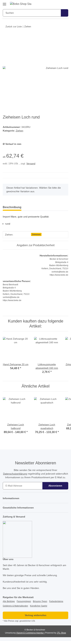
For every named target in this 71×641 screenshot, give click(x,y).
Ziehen (19, 130)
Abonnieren (55, 485)
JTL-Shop (61, 633)
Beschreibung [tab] (12, 207)
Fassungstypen (24, 601)
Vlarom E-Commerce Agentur (30, 633)
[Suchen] (64, 13)
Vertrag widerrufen (35, 615)
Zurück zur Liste (14, 26)
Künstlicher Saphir (38, 606)
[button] (55, 3)
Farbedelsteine (56, 601)
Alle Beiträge (9, 601)
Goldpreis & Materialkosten (15, 606)
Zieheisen (36, 234)
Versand (30, 163)
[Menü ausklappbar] (4, 3)
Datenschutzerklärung (15, 473)
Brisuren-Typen (40, 601)
